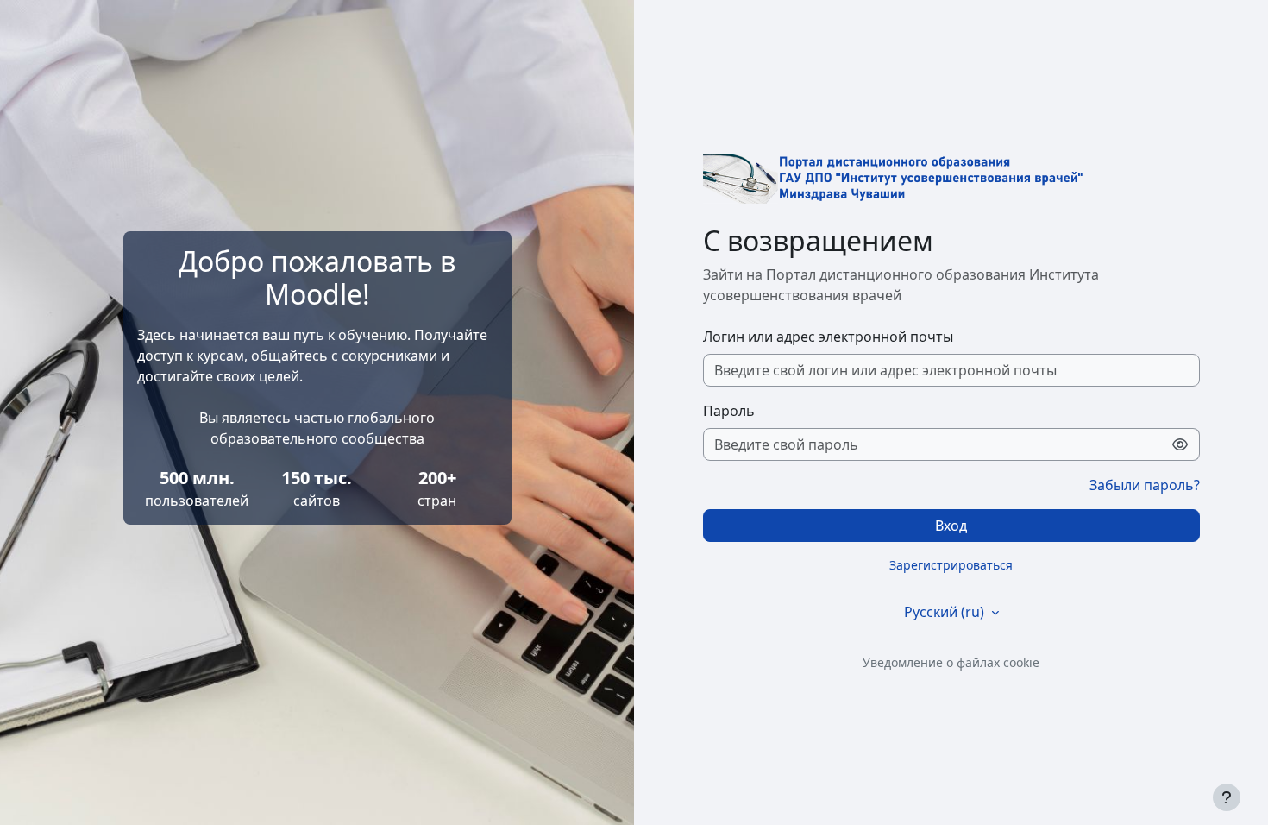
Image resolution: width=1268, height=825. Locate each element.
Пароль (729, 410)
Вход (951, 525)
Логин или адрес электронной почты (828, 336)
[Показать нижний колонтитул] (1226, 797)
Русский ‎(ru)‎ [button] (946, 611)
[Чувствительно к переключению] (1180, 444)
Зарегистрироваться (951, 565)
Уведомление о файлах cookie (951, 662)
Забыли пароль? (1144, 484)
